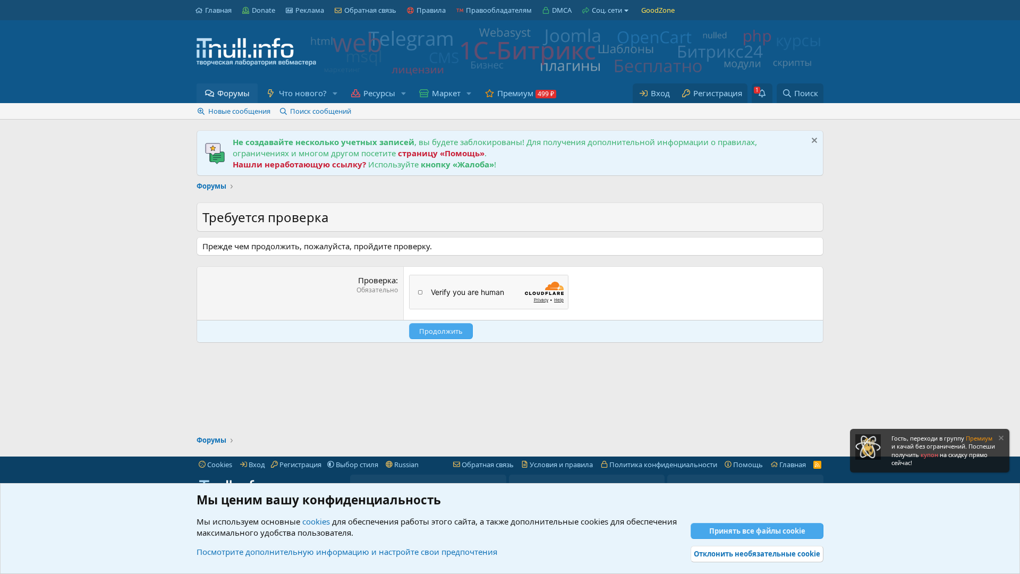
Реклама (309, 10)
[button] (334, 93)
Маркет (446, 93)
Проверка (377, 280)
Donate (263, 10)
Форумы (233, 93)
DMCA (562, 10)
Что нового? (303, 93)
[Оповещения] (762, 93)
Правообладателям (499, 10)
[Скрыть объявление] (813, 141)
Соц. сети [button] (607, 10)
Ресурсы (379, 93)
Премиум (515, 93)
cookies (316, 521)
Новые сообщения (239, 111)
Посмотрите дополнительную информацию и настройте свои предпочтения (347, 551)
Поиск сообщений (320, 111)
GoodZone (658, 10)
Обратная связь (370, 10)
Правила (431, 10)
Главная (218, 10)
